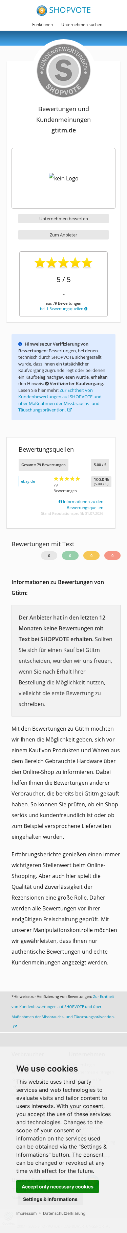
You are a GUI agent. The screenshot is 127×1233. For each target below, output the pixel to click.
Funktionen (42, 24)
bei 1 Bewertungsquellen (62, 308)
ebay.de (28, 481)
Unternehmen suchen (81, 24)
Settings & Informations (50, 1199)
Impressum (26, 1213)
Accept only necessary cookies (57, 1186)
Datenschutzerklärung (64, 1213)
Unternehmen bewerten (63, 219)
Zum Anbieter (63, 235)
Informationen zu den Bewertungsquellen (82, 504)
